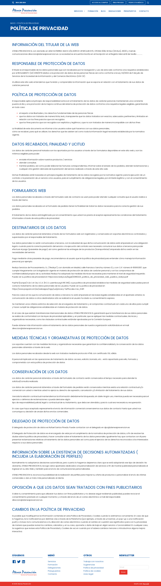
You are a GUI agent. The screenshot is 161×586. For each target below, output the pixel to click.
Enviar (123, 572)
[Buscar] (148, 3)
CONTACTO (144, 11)
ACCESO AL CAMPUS (100, 2)
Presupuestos (54, 571)
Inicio (13, 23)
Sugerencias (89, 564)
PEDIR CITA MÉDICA (136, 2)
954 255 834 (21, 2)
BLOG (103, 11)
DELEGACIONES (115, 11)
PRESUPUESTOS (130, 11)
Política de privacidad (93, 567)
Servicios (52, 561)
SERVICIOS (78, 11)
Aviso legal (88, 574)
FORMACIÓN (93, 11)
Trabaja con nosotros (93, 561)
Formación (53, 564)
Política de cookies (92, 571)
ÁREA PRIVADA (118, 2)
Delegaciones (54, 567)
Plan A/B (146, 584)
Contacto (52, 574)
